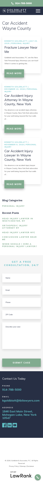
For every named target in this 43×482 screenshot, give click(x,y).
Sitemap (23, 466)
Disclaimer (30, 466)
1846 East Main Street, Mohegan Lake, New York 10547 (19, 415)
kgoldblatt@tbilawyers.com (21, 400)
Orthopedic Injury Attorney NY (15, 226)
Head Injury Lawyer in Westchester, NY (17, 219)
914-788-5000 (23, 3)
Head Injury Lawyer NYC (18, 232)
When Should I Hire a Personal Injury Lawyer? (19, 245)
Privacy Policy (14, 466)
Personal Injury (20, 43)
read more (14, 73)
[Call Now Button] (38, 477)
